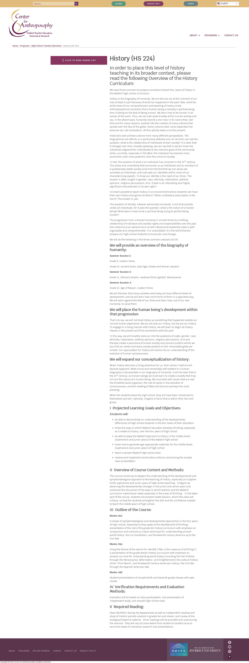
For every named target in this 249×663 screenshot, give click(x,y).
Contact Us (70, 651)
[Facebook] (229, 642)
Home (15, 46)
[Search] (76, 3)
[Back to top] (229, 657)
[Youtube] (229, 646)
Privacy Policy (88, 651)
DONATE (57, 651)
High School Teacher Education (46, 46)
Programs (24, 46)
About (12, 651)
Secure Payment (41, 651)
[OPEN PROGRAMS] (219, 35)
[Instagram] (229, 651)
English (224, 3)
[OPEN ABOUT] (199, 35)
